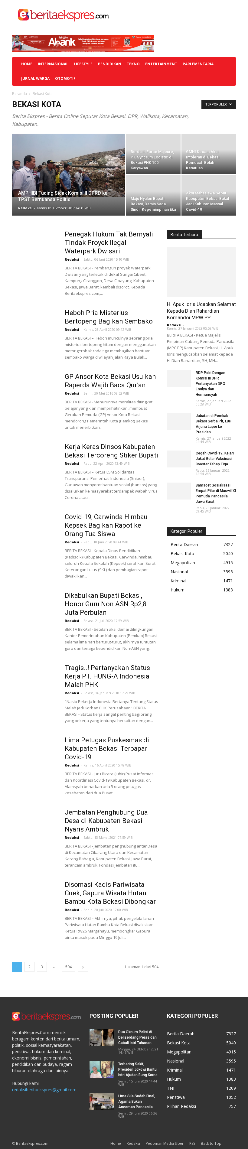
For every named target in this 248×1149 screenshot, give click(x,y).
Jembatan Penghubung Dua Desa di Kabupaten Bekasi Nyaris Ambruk (106, 821)
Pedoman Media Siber (165, 1143)
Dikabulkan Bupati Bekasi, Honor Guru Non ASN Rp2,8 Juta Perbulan (105, 604)
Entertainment (161, 64)
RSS (192, 1143)
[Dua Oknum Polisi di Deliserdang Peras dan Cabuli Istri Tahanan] (102, 1037)
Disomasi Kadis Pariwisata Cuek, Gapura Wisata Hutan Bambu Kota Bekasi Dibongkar (110, 893)
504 (68, 966)
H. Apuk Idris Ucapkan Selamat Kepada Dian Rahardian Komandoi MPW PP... (201, 311)
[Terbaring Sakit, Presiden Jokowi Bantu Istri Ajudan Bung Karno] (102, 1069)
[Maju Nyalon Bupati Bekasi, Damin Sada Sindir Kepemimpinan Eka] (153, 195)
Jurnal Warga (35, 78)
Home (26, 64)
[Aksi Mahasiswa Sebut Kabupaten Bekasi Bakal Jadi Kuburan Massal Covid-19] (208, 195)
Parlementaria (198, 64)
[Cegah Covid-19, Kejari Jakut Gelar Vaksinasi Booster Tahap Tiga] (179, 459)
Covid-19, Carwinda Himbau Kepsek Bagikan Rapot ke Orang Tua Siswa (106, 525)
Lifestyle (83, 64)
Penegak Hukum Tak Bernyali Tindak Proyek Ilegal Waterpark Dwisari (109, 242)
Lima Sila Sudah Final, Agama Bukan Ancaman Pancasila (136, 1101)
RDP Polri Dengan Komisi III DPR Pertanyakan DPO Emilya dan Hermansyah (210, 384)
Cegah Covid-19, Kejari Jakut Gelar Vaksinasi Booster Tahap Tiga (215, 458)
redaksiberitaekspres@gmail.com (44, 1089)
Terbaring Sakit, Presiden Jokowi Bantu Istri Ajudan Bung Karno (138, 1069)
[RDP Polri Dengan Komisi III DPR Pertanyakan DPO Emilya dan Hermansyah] (179, 378)
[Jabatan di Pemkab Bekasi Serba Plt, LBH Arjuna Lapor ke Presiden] (179, 421)
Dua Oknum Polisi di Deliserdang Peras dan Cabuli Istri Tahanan (137, 1037)
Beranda (19, 93)
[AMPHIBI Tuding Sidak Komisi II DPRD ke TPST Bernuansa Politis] (68, 165)
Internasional (53, 64)
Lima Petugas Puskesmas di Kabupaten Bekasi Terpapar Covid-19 (107, 748)
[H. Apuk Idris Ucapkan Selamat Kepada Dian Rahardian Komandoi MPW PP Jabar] (201, 272)
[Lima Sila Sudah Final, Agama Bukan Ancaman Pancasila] (102, 1101)
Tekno (133, 64)
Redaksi (25, 208)
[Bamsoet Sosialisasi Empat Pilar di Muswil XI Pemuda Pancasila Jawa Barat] (179, 491)
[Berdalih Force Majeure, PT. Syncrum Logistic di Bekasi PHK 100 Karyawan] (153, 154)
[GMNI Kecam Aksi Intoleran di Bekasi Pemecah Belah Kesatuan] (208, 154)
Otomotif (65, 78)
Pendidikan (109, 64)
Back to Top (211, 1143)
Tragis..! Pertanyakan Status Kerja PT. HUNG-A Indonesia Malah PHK (107, 676)
